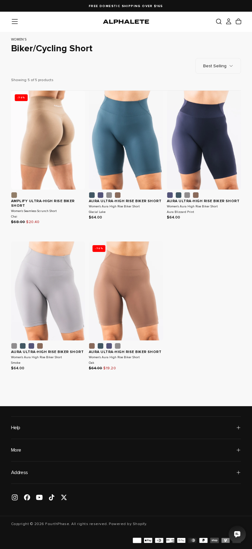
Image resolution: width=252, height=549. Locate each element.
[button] (14, 21)
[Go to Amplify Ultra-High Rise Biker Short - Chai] (48, 140)
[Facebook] (27, 497)
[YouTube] (39, 497)
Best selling (214, 66)
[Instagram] (14, 497)
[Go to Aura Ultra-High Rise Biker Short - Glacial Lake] (126, 140)
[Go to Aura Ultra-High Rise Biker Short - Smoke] (48, 290)
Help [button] (15, 428)
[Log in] (228, 21)
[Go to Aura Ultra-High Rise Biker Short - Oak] (126, 290)
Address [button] (19, 472)
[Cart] (238, 21)
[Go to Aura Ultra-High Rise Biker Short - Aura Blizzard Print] (204, 140)
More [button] (16, 450)
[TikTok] (51, 497)
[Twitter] (64, 497)
